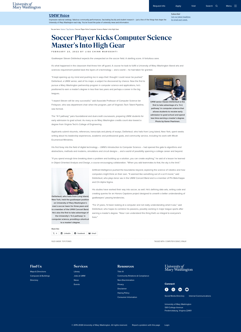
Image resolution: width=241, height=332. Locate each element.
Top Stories (66, 241)
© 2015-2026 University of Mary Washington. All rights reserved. (100, 325)
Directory (34, 280)
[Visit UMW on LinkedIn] (180, 291)
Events (77, 284)
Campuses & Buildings (40, 275)
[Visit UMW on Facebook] (167, 291)
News (76, 280)
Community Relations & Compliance (133, 275)
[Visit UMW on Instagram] (173, 291)
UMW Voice (59, 15)
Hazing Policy (123, 292)
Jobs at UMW (79, 275)
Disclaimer (122, 288)
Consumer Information (127, 297)
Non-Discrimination (125, 280)
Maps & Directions (38, 271)
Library (77, 271)
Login (167, 325)
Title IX (120, 271)
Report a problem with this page (146, 325)
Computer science (172, 241)
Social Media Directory (174, 295)
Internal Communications (200, 295)
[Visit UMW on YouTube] (187, 291)
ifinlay (183, 241)
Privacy (120, 284)
